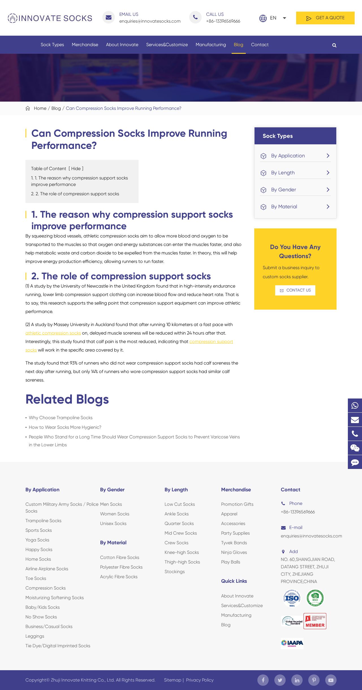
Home (40, 108)
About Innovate (122, 44)
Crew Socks (176, 542)
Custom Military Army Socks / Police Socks (61, 508)
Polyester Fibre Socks (121, 567)
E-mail (295, 527)
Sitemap (172, 680)
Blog (238, 44)
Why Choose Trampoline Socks (60, 417)
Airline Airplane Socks (46, 568)
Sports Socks (38, 530)
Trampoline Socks (43, 520)
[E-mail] (355, 420)
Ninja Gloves (234, 552)
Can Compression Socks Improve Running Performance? (124, 108)
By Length (283, 172)
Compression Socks (45, 588)
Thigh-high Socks (182, 562)
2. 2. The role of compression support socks (75, 193)
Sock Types (52, 44)
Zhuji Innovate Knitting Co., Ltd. (83, 680)
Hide (76, 168)
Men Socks (111, 504)
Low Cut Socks (180, 504)
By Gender (283, 189)
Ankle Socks (177, 514)
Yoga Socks (37, 540)
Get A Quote (329, 17)
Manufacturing (211, 44)
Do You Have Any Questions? (295, 251)
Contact (260, 44)
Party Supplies (235, 533)
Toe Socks (35, 578)
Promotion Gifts (237, 504)
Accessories (233, 523)
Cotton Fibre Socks (119, 557)
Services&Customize (167, 44)
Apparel (229, 514)
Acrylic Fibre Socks (118, 576)
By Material (284, 206)
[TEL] (355, 434)
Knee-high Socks (182, 552)
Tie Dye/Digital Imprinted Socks (57, 645)
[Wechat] (355, 448)
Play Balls (230, 562)
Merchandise (85, 44)
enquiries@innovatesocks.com (150, 18)
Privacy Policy (200, 680)
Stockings (175, 571)
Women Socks (114, 514)
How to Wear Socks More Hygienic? (65, 427)
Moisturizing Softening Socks (54, 597)
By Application (288, 155)
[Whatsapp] (355, 405)
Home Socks (38, 559)
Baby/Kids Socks (42, 607)
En (273, 18)
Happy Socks (38, 549)
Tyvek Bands (234, 542)
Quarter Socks (179, 523)
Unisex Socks (113, 523)
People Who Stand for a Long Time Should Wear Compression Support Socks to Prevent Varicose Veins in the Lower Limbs (134, 440)
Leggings (34, 636)
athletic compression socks (53, 333)
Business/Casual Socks (48, 626)
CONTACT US (295, 290)
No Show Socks (41, 617)
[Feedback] (355, 462)
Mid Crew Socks (181, 533)
